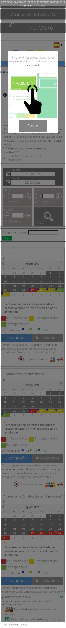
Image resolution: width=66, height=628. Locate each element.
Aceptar (33, 125)
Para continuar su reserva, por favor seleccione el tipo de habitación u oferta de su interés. (33, 61)
